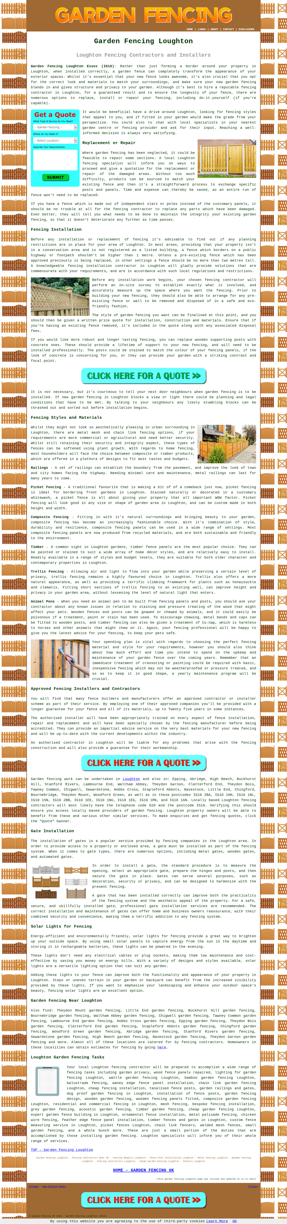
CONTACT (228, 29)
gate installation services (178, 906)
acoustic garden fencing (105, 1109)
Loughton (131, 779)
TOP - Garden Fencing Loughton (62, 1150)
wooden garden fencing (108, 1099)
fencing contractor (224, 280)
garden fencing (135, 315)
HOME (190, 29)
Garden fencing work (52, 779)
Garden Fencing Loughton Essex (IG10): (73, 66)
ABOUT (214, 29)
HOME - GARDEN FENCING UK (143, 1170)
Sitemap (33, 1186)
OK (235, 1221)
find (47, 1010)
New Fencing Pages (54, 1186)
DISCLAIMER (246, 29)
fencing (89, 163)
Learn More (217, 1221)
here (162, 1047)
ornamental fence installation (153, 1115)
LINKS (202, 29)
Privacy (253, 1186)
